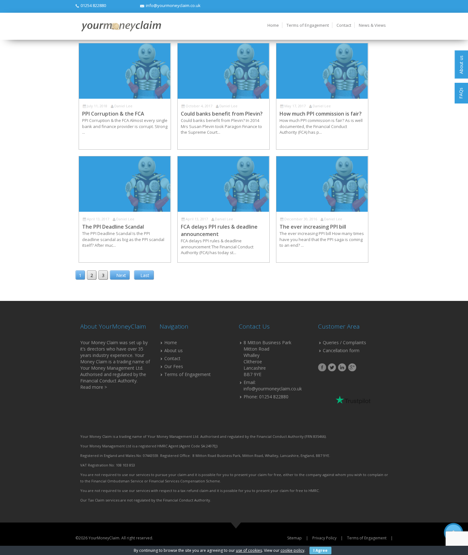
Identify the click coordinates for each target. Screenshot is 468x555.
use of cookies (249, 550)
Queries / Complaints (344, 342)
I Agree (320, 550)
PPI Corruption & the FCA (113, 113)
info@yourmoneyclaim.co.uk (173, 5)
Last (144, 275)
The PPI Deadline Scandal (113, 226)
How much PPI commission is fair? (321, 113)
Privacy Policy (324, 538)
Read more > (93, 387)
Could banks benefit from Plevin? (222, 113)
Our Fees (173, 366)
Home (273, 25)
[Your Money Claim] (120, 26)
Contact (344, 25)
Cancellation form (341, 350)
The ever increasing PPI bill (313, 226)
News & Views (372, 25)
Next (121, 275)
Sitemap (294, 538)
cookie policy (292, 550)
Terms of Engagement (308, 25)
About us (173, 350)
